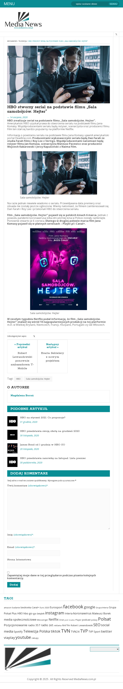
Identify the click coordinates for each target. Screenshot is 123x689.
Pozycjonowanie (15, 625)
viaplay (9, 637)
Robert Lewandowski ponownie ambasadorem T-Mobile (22, 360)
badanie (16, 607)
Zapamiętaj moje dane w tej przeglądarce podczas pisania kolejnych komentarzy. (51, 577)
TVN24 (75, 631)
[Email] (47, 336)
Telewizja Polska (36, 631)
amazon (8, 607)
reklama (58, 625)
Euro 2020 (44, 607)
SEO (96, 624)
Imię (20, 534)
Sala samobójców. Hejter (38, 378)
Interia (69, 613)
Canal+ (35, 607)
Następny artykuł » (52, 346)
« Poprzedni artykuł (22, 346)
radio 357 (34, 625)
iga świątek (39, 613)
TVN (65, 631)
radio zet (47, 625)
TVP (84, 631)
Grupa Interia (102, 607)
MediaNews (12, 41)
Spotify (18, 631)
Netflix (53, 619)
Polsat (104, 619)
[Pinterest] (42, 336)
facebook (73, 606)
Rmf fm (66, 625)
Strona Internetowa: (19, 559)
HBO (18, 378)
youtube (23, 637)
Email (21, 547)
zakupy (35, 638)
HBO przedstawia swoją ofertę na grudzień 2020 (50, 431)
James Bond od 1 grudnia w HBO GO (42, 444)
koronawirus (82, 613)
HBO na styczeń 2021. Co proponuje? (42, 417)
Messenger (42, 620)
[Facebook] (30, 336)
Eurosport (56, 607)
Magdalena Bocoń (22, 395)
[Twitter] (34, 336)
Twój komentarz (27, 485)
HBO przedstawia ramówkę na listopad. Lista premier (53, 458)
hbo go (27, 613)
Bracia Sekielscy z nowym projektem (52, 357)
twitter (106, 631)
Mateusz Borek (101, 613)
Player (78, 620)
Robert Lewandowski (82, 625)
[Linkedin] (38, 336)
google (89, 607)
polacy (94, 620)
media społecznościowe (20, 619)
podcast (86, 619)
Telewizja (23, 41)
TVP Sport (94, 631)
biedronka (26, 607)
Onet (61, 620)
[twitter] (116, 34)
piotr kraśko (70, 620)
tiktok (55, 631)
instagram (54, 613)
